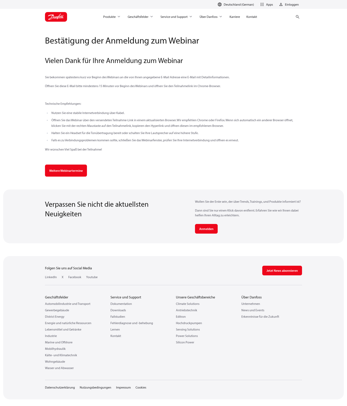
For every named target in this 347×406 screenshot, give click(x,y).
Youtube (92, 277)
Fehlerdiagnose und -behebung (131, 323)
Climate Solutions (187, 304)
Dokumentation (121, 304)
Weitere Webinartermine (66, 171)
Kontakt (115, 336)
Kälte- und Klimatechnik (61, 355)
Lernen (115, 329)
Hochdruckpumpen (189, 323)
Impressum (123, 387)
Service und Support (125, 297)
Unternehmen (250, 304)
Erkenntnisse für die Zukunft (260, 316)
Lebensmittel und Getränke (63, 329)
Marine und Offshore (58, 342)
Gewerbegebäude (57, 310)
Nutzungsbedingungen (95, 387)
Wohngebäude (55, 361)
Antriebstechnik (186, 310)
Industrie (51, 336)
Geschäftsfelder (56, 297)
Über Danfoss (251, 297)
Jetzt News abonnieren (282, 271)
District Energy (54, 316)
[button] (266, 4)
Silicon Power (185, 342)
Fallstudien (117, 316)
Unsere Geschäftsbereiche (195, 297)
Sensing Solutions (188, 329)
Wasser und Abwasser (59, 368)
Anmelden (206, 229)
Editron (181, 316)
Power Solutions (187, 336)
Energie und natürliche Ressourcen (68, 323)
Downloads (118, 310)
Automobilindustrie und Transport (67, 304)
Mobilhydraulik (55, 349)
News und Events (252, 310)
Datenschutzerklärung (60, 387)
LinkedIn (51, 277)
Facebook (74, 277)
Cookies (141, 387)
